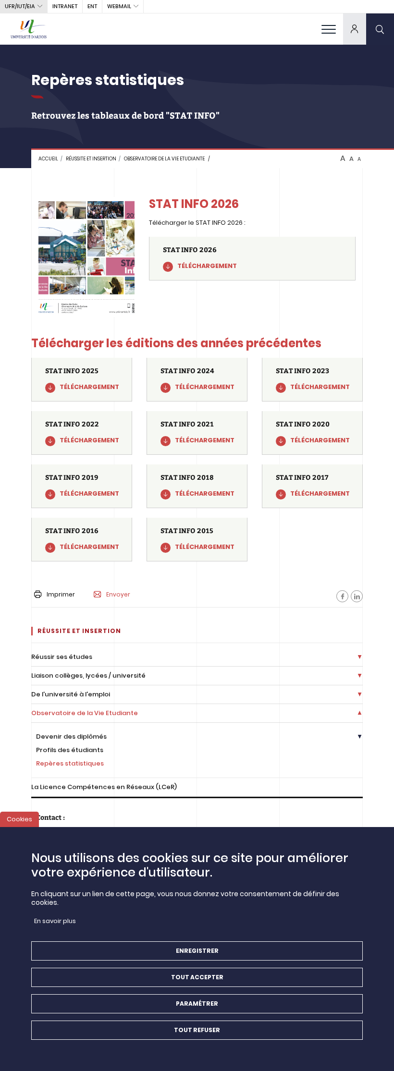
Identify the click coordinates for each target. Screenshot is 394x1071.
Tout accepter (197, 977)
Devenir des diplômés (71, 736)
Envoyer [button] (118, 594)
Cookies (19, 819)
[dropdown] (354, 28)
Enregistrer (197, 951)
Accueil (48, 158)
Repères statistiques (70, 763)
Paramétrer (197, 1003)
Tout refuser (197, 1030)
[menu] (328, 28)
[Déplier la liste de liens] (360, 657)
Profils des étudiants (69, 750)
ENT (92, 6)
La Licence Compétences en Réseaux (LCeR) (104, 786)
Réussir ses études (61, 656)
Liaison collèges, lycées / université (88, 675)
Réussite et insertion (91, 158)
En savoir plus (55, 920)
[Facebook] (342, 596)
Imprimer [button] (61, 594)
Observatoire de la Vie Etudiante (164, 158)
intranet (64, 6)
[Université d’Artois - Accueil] (29, 28)
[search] (380, 28)
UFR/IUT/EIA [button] (20, 6)
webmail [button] (119, 6)
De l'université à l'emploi (70, 694)
